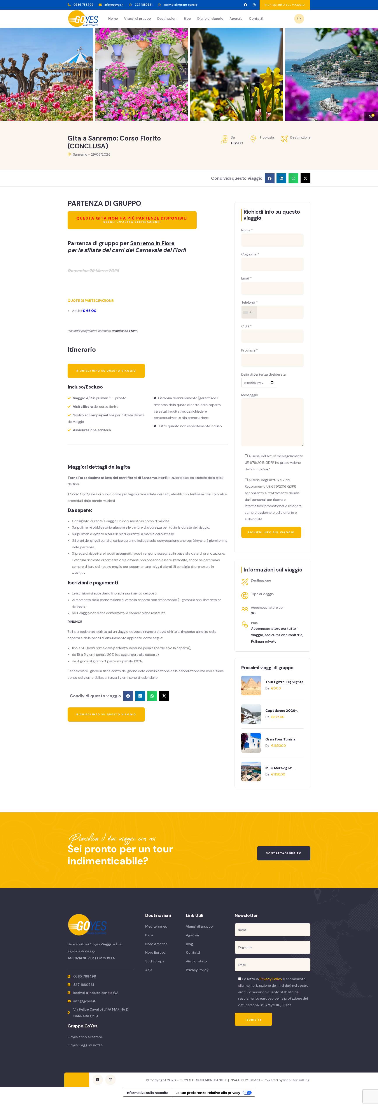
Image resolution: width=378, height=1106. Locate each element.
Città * (246, 326)
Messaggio (249, 395)
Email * (246, 278)
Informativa (259, 469)
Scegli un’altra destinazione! (132, 220)
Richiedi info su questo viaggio (106, 371)
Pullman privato (263, 641)
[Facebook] (245, 5)
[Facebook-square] (98, 1079)
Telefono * (249, 307)
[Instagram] (254, 5)
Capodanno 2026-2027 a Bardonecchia (283, 710)
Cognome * (250, 254)
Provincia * (249, 350)
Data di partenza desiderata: (263, 374)
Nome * (247, 230)
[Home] (83, 19)
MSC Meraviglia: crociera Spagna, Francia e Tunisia (279, 768)
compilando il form (124, 331)
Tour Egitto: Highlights (284, 682)
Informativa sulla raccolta (147, 1092)
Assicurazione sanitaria (283, 635)
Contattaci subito (284, 853)
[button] (370, 71)
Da (267, 688)
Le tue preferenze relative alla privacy (207, 1092)
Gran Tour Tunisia (280, 739)
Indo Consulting (296, 1080)
